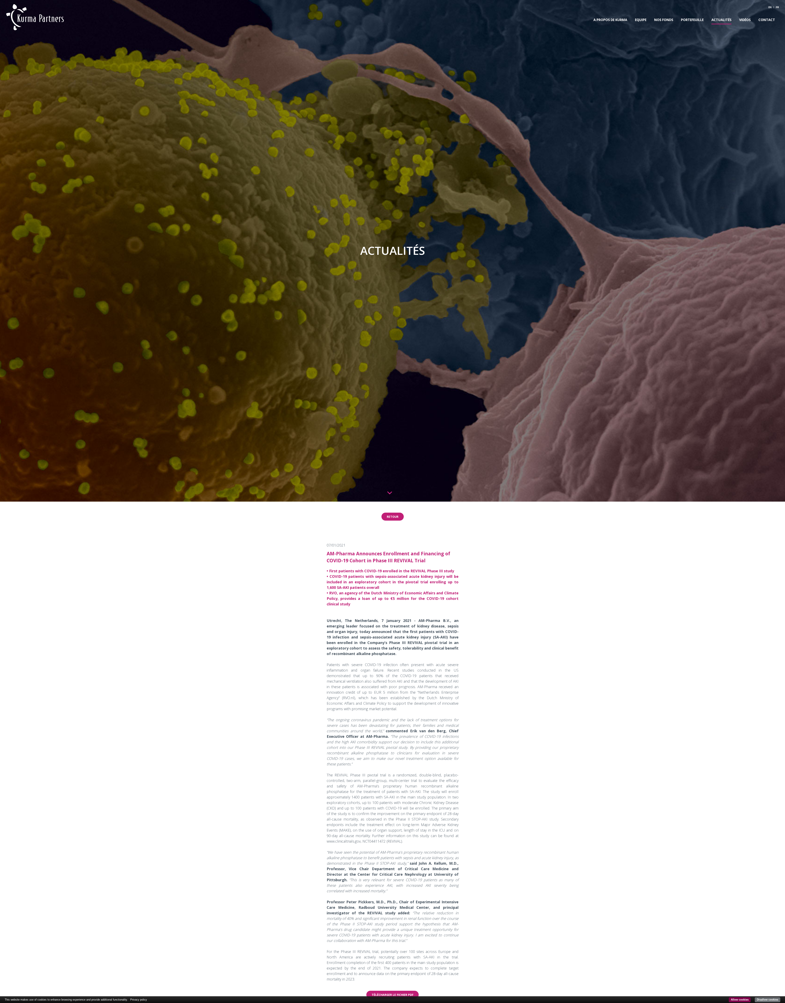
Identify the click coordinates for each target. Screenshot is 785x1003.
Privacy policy (138, 999)
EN (770, 7)
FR (777, 7)
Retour (392, 517)
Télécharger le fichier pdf (392, 995)
